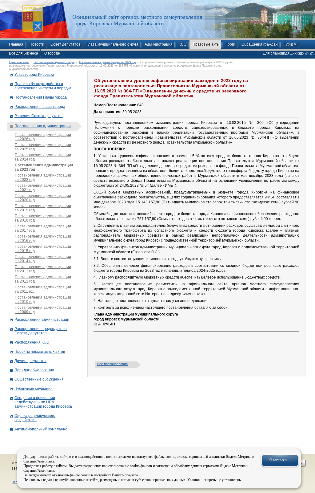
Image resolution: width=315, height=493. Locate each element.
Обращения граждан (259, 44)
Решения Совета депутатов (38, 116)
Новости (37, 44)
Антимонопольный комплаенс (40, 429)
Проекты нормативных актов (39, 351)
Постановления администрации (54, 62)
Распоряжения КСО (31, 342)
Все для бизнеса (23, 53)
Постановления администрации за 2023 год (107, 62)
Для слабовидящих (280, 53)
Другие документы (30, 361)
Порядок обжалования (34, 370)
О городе (52, 53)
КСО (182, 44)
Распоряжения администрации (41, 319)
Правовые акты (206, 44)
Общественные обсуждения (39, 379)
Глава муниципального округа (112, 44)
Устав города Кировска (34, 74)
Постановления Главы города (40, 97)
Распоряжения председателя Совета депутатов (40, 331)
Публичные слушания (33, 388)
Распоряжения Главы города (39, 106)
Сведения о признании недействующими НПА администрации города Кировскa (43, 402)
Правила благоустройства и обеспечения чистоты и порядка (42, 86)
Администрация (159, 44)
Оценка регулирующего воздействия (34, 418)
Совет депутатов (65, 44)
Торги (230, 44)
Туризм (290, 44)
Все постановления (112, 364)
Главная (16, 44)
